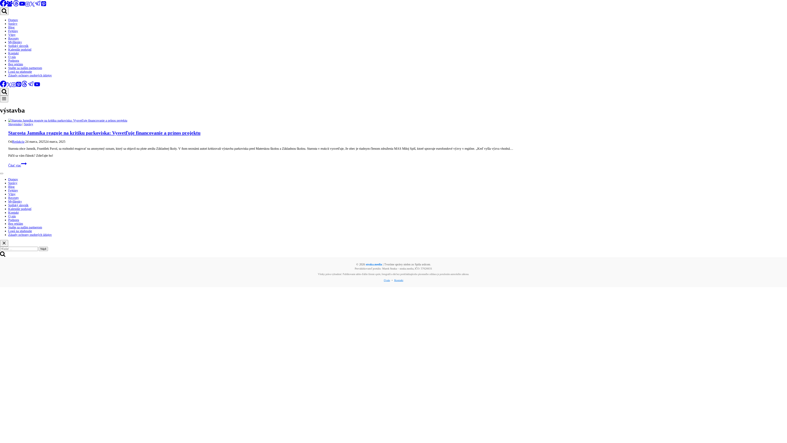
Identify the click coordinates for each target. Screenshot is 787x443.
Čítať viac (17, 165)
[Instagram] (27, 5)
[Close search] (4, 243)
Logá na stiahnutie (20, 71)
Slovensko (15, 124)
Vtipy (12, 35)
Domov (13, 20)
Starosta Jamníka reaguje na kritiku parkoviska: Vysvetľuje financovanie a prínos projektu (104, 133)
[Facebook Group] (10, 5)
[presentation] (397, 120)
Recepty (13, 38)
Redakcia (18, 141)
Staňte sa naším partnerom (25, 68)
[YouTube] (22, 5)
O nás (12, 57)
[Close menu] (1, 173)
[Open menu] (4, 99)
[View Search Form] (4, 11)
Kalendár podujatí (19, 49)
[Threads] (16, 5)
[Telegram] (38, 5)
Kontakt (13, 53)
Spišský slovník (18, 46)
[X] (32, 5)
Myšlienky (15, 42)
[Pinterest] (43, 5)
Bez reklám (15, 64)
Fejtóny (13, 31)
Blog (11, 27)
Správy (12, 23)
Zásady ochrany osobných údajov (30, 75)
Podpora (13, 60)
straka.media (374, 264)
